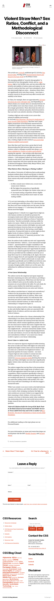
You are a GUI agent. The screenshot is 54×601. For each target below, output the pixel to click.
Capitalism (9, 560)
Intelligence (18, 571)
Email (29, 485)
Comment (10, 472)
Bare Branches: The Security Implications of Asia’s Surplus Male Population (26, 413)
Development (17, 441)
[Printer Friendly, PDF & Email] (42, 45)
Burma (4, 560)
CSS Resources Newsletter (12, 543)
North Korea (14, 579)
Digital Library (8, 526)
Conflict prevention (8, 561)
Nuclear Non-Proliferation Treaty (11, 580)
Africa (14, 557)
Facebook (31, 561)
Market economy (13, 574)
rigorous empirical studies (23, 358)
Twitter (30, 558)
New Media (21, 577)
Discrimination (15, 563)
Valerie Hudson (18, 38)
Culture (21, 561)
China (15, 559)
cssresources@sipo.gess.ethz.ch (37, 548)
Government (13, 569)
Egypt (21, 563)
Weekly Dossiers (31, 433)
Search (32, 528)
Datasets (7, 534)
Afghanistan (7, 557)
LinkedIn (31, 564)
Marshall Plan (21, 574)
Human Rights (7, 571)
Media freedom (7, 575)
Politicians (21, 582)
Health (19, 569)
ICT (14, 571)
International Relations (11, 572)
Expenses (19, 567)
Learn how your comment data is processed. (35, 504)
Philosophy (16, 582)
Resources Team (9, 540)
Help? (40, 528)
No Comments (39, 38)
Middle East (7, 577)
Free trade (5, 569)
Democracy (7, 563)
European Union (10, 567)
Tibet (13, 586)
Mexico (14, 575)
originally (21, 73)
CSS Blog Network (12, 597)
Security (12, 441)
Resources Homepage (10, 523)
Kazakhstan (6, 574)
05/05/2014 (29, 38)
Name (10, 485)
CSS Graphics (8, 537)
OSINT (21, 580)
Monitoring (14, 577)
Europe (5, 565)
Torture (16, 586)
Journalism (22, 572)
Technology (7, 586)
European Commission (14, 565)
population (24, 441)
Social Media (13, 584)
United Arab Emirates (7, 587)
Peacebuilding (8, 582)
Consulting (16, 561)
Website (10, 491)
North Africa (6, 579)
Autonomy (19, 557)
